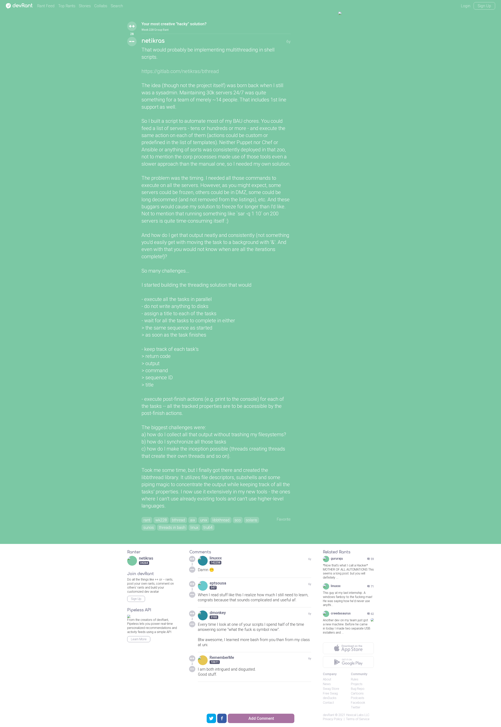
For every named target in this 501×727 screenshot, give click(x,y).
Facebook (358, 702)
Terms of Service (357, 719)
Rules (354, 679)
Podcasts (357, 698)
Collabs (100, 6)
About (327, 679)
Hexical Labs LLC (357, 715)
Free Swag (330, 693)
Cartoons (357, 693)
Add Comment (261, 718)
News (327, 684)
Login (465, 6)
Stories (85, 6)
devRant (328, 715)
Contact (328, 702)
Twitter (355, 707)
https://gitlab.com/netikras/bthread (180, 71)
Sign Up (484, 6)
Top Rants (66, 6)
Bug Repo (357, 689)
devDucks (329, 698)
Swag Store (331, 689)
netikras (153, 41)
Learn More (139, 639)
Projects (356, 684)
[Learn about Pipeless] (128, 616)
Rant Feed (46, 6)
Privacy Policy (332, 719)
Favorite (284, 519)
